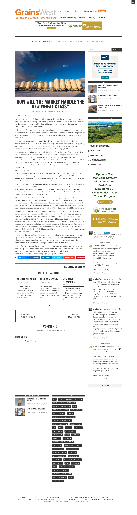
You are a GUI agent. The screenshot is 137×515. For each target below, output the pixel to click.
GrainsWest (98, 279)
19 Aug (117, 347)
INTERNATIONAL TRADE (59, 452)
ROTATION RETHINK (96, 155)
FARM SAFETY (56, 438)
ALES (74, 406)
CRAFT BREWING (57, 431)
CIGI (54, 427)
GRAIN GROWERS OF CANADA (72, 445)
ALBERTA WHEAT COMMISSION (61, 406)
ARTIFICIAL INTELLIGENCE (60, 410)
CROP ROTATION (57, 435)
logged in (29, 341)
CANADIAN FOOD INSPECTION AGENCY (64, 417)
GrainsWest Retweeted (104, 243)
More (23, 297)
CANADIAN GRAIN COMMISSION (62, 420)
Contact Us (101, 17)
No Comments (63, 111)
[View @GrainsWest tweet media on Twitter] (94, 298)
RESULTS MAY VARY (31, 279)
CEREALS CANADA (75, 424)
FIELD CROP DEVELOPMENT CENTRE (63, 442)
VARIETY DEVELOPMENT (59, 477)
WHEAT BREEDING (58, 481)
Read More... (87, 502)
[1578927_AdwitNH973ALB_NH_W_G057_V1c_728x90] (68, 25)
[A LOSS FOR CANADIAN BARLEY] (92, 99)
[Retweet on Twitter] (97, 242)
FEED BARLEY (67, 438)
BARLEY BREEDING (76, 410)
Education (75, 435)
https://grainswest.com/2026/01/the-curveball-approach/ (106, 295)
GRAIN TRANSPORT (72, 449)
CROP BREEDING (70, 431)
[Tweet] (73, 267)
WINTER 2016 (44, 41)
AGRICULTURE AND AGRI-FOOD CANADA (70, 399)
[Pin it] (79, 267)
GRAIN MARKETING (58, 449)
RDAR (67, 463)
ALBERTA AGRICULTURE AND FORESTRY (64, 403)
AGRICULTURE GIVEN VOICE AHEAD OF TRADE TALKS (110, 106)
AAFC (54, 399)
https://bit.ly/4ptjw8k (101, 265)
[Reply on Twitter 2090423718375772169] (94, 338)
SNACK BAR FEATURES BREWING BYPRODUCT (108, 86)
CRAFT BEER (78, 427)
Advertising (91, 17)
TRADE (54, 467)
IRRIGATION (72, 452)
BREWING (70, 413)
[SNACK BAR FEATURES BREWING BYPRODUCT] (92, 89)
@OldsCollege (98, 333)
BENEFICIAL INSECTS (58, 413)
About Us (82, 17)
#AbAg (96, 270)
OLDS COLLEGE (57, 459)
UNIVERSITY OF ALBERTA (67, 467)
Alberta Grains (99, 245)
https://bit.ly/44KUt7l (101, 370)
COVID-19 (68, 427)
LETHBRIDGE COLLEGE (59, 456)
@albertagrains (110, 246)
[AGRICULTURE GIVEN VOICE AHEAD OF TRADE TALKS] (92, 109)
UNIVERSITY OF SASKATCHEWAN (62, 474)
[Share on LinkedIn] (84, 267)
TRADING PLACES (76, 279)
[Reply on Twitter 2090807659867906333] (94, 273)
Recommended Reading (68, 17)
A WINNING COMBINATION (98, 160)
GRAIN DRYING (57, 445)
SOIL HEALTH (75, 463)
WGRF (71, 477)
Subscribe (102, 11)
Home (34, 41)
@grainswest (107, 279)
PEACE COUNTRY (57, 463)
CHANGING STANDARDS (51, 280)
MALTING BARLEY (73, 456)
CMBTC (61, 427)
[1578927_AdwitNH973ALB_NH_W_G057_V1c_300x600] (105, 199)
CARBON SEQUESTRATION (60, 424)
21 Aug (117, 246)
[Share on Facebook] (70, 267)
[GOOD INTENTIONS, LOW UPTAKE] (105, 132)
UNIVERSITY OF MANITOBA (60, 470)
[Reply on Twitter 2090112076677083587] (94, 378)
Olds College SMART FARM (72, 459)
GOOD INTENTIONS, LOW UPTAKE (100, 146)
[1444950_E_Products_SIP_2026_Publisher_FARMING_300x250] (105, 67)
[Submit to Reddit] (81, 267)
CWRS (67, 435)
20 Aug (114, 309)
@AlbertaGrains (115, 296)
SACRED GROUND (95, 150)
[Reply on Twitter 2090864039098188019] (94, 303)
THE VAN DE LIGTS (96, 164)
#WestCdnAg (104, 270)
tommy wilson (51, 111)
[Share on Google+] (76, 267)
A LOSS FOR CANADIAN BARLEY (108, 95)
